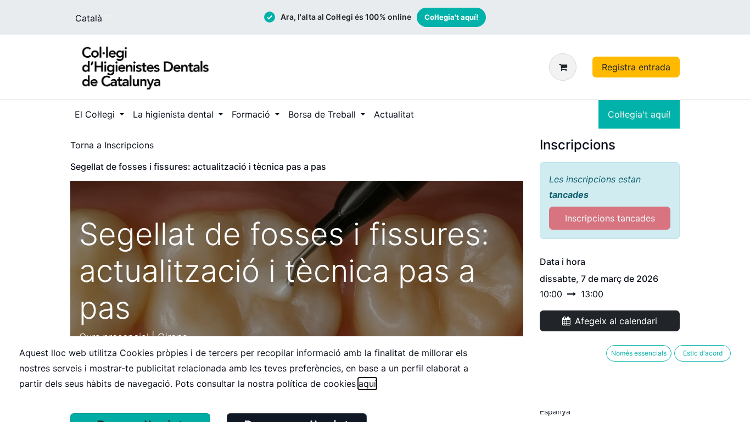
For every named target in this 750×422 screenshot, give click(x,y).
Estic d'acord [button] (703, 353)
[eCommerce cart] (565, 67)
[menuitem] (99, 114)
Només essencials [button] (639, 353)
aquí (367, 383)
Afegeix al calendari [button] (616, 320)
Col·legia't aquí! (451, 17)
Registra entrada (636, 67)
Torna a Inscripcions (112, 145)
